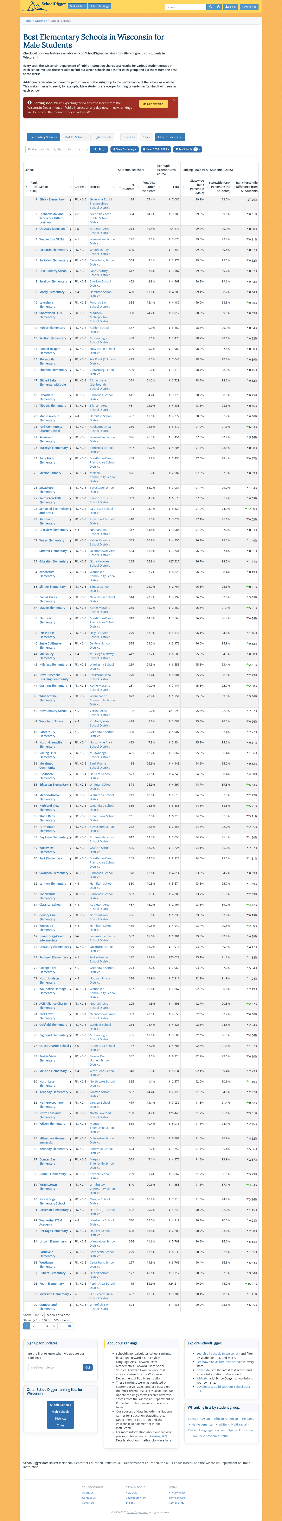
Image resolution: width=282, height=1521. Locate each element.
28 (35, 509)
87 (35, 1159)
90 (35, 1199)
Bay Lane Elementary (53, 837)
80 (35, 1081)
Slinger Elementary (52, 586)
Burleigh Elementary (53, 448)
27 (35, 498)
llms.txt (130, 1502)
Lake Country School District (100, 273)
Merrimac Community (47, 765)
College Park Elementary (47, 970)
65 (35, 915)
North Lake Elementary (47, 1083)
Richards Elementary (53, 250)
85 (35, 1138)
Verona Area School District (100, 713)
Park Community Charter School (50, 429)
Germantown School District (100, 917)
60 (35, 858)
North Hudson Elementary (49, 980)
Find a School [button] (77, 6)
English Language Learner (206, 1430)
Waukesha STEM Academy (50, 1222)
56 (35, 816)
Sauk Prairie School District (100, 765)
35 (35, 586)
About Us (88, 1492)
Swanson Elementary (53, 873)
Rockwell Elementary (53, 957)
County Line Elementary (47, 917)
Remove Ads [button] (249, 6)
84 (35, 1124)
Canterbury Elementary (47, 734)
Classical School (50, 904)
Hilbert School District (99, 1275)
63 (35, 894)
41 (35, 654)
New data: (204, 1370)
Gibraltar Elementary (53, 561)
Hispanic (248, 1419)
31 (35, 540)
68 (35, 947)
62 (35, 883)
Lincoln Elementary (52, 1241)
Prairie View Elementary (47, 1058)
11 (35, 313)
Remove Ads (176, 1502)
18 (35, 395)
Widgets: (203, 1378)
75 (35, 1025)
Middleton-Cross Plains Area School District (102, 462)
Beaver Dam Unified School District (100, 1060)
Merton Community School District (103, 477)
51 (35, 763)
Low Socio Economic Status (210, 1436)
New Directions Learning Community (53, 677)
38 (35, 618)
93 (35, 1231)
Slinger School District (99, 589)
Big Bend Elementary (53, 1035)
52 (35, 774)
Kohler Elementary (52, 328)
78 (35, 1056)
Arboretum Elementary (47, 574)
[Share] (218, 7)
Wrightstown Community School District (103, 1189)
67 (35, 936)
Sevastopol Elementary (47, 490)
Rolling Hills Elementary (47, 755)
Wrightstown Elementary (48, 1187)
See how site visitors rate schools (219, 1362)
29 (35, 519)
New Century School (53, 711)
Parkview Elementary (53, 260)
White (223, 1424)
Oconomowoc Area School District (103, 553)
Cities (146, 137)
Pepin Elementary (51, 1283)
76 (35, 1035)
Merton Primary (50, 473)
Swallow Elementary (53, 281)
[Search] (210, 7)
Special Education (240, 1430)
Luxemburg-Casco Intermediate (51, 938)
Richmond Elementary (47, 521)
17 (35, 380)
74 (35, 1014)
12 (35, 328)
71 (35, 978)
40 (35, 643)
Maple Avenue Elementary (49, 418)
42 (35, 664)
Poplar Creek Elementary (48, 599)
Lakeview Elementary (53, 530)
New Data (131, 1492)
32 (35, 551)
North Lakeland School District (100, 1115)
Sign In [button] (232, 6)
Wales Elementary (51, 540)
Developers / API (136, 1498)
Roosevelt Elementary (47, 439)
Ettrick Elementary (52, 199)
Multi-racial (239, 1424)
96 (35, 1262)
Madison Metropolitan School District (100, 317)
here (168, 1440)
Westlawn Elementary (47, 1264)
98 (35, 1283)
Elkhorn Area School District (100, 408)
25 (35, 473)
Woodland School (51, 721)
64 (35, 904)
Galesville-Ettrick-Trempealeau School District (102, 203)
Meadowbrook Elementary (49, 797)
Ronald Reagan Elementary (49, 351)
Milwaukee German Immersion (52, 1140)
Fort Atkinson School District (100, 959)
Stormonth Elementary (47, 361)
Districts (129, 137)
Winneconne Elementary (48, 698)
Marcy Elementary (51, 292)
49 (35, 742)
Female (193, 1419)
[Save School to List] (70, 199)
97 (35, 1273)
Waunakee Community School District (103, 576)
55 (35, 806)
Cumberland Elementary (48, 1307)
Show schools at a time (46, 1315)
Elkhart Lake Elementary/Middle (52, 382)
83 (35, 1113)
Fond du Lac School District (100, 304)
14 (35, 349)
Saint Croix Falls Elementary (50, 500)
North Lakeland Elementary (50, 1115)
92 (35, 1220)
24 (35, 458)
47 (35, 721)
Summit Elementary (53, 551)
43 (35, 675)
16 (35, 370)
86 (35, 1149)
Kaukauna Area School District (100, 429)
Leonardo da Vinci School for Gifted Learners (51, 218)
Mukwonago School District (100, 340)
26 (35, 488)
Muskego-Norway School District (102, 656)
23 (35, 448)
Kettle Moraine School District (100, 542)
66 (35, 926)
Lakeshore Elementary (47, 304)
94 (35, 1241)
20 (35, 416)
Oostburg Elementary (54, 947)
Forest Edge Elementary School (52, 1201)
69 (35, 957)
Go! (87, 1367)
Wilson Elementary (52, 1124)
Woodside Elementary (47, 928)
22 (35, 437)
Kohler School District (99, 330)
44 (35, 685)
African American (226, 1419)
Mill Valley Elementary (47, 656)
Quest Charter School (54, 1046)
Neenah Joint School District (100, 532)
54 (35, 795)
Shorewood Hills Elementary (50, 315)
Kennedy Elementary (53, 1092)
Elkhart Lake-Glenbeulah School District (100, 384)
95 (35, 1252)
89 (35, 1184)
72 (35, 989)
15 (35, 359)
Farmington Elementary (47, 829)
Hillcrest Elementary (53, 664)
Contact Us (89, 1498)
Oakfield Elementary (53, 1025)
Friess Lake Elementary (47, 635)
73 (35, 1003)
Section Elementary (52, 338)
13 (35, 338)
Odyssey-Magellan (52, 229)
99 (35, 1294)
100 (34, 1305)
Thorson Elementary (53, 370)
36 (35, 597)
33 (35, 561)
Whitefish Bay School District (100, 252)
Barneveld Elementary (47, 1254)
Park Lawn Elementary (47, 1016)
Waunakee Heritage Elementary (52, 991)
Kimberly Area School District (100, 723)
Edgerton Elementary (54, 784)
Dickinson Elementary (47, 776)
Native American (203, 1424)
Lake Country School (53, 271)
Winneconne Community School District (103, 700)
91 (35, 1210)
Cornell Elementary (52, 1174)
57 (35, 827)
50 (35, 753)
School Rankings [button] (99, 6)
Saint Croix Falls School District (101, 500)
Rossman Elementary (54, 1210)
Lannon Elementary (52, 883)
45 (35, 696)
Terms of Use (177, 1498)
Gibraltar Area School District (100, 563)
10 (35, 302)
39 (35, 633)
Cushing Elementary (53, 685)
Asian (206, 1419)
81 (35, 1092)
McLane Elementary (53, 1071)
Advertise (88, 1502)
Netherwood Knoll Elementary (51, 1105)
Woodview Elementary (47, 850)
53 (35, 784)
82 (35, 1102)
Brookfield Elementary (47, 397)
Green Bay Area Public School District (100, 218)
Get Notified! (155, 104)
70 (35, 968)
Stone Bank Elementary (47, 818)
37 (35, 608)
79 (35, 1071)
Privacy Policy (177, 1492)
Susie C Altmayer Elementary (51, 645)
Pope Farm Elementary (47, 460)
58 (35, 837)
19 (35, 405)
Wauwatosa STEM (51, 239)
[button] (170, 137)
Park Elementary (50, 858)
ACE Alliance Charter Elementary (53, 1006)
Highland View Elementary (49, 808)
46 (35, 711)
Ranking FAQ (158, 1436)
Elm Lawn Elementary (47, 620)
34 (35, 572)
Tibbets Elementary (52, 405)
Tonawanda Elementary (47, 896)
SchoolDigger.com (137, 1512)
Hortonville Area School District (101, 744)
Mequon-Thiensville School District (102, 1128)
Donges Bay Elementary (47, 1161)
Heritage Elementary (53, 1231)
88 (35, 1174)
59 (35, 848)
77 (35, 1046)
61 (35, 873)
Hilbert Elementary (52, 1273)
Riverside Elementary (54, 1294)
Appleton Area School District (100, 231)
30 (35, 530)
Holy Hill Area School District (100, 635)
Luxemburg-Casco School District (102, 938)
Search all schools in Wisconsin (218, 1353)
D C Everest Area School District (101, 1296)
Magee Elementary (52, 608)
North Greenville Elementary (50, 744)
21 (35, 427)
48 (35, 732)
